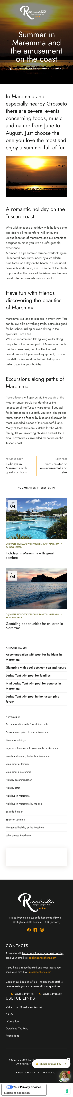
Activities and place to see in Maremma (27, 732)
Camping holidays (15, 740)
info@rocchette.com (40, 972)
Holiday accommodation (19, 780)
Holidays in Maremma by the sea (24, 804)
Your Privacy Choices (27, 1087)
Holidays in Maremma (18, 796)
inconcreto (15, 547)
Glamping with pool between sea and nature (36, 667)
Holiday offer (13, 788)
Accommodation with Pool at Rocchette (27, 724)
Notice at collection (17, 1092)
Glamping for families (17, 764)
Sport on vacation (15, 819)
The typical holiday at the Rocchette (25, 827)
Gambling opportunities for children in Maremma (34, 625)
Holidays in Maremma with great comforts (30, 555)
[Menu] (64, 14)
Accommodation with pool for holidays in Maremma (34, 657)
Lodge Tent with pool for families (28, 675)
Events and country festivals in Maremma (28, 756)
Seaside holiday (14, 812)
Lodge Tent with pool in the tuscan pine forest (32, 699)
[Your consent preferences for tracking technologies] (67, 1091)
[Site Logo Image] (33, 12)
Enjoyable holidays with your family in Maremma (34, 68)
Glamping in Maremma (18, 772)
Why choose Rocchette (18, 835)
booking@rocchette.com (42, 958)
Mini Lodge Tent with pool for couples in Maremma (33, 686)
